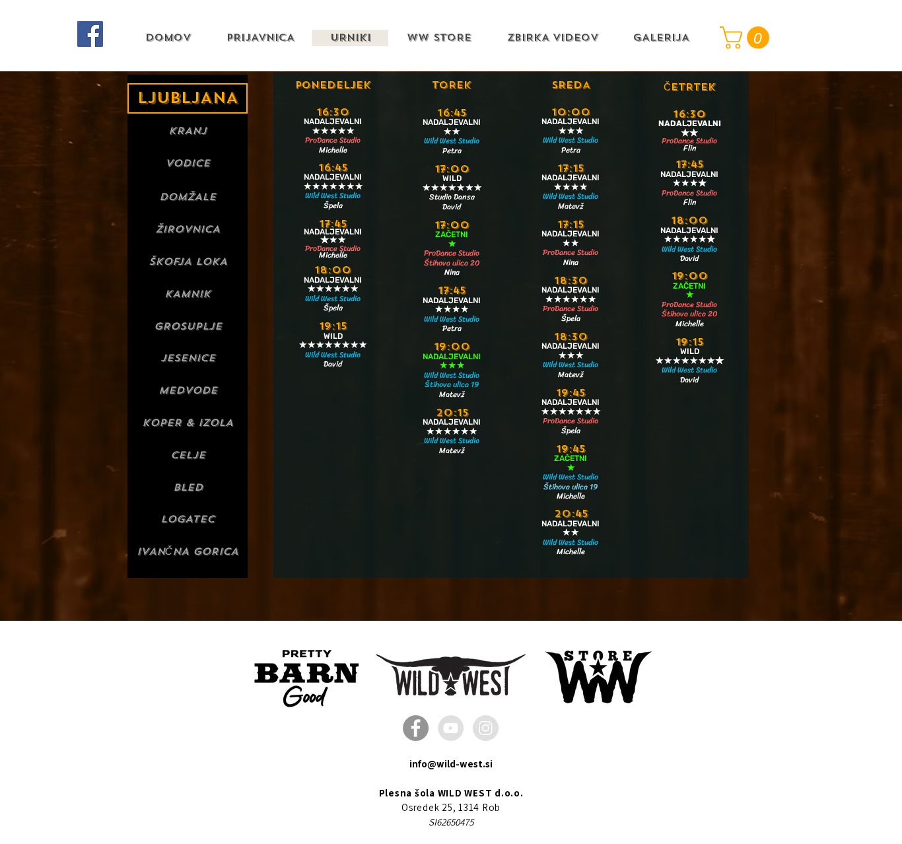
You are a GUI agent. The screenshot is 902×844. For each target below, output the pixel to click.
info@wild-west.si (451, 763)
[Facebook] (90, 34)
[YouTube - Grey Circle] (451, 728)
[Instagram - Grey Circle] (486, 728)
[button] (747, 37)
